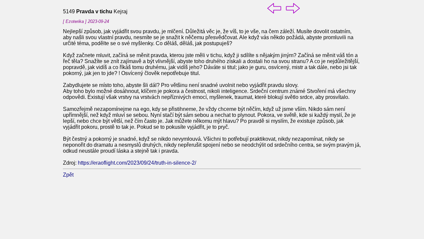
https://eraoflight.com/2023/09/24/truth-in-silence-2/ (137, 163)
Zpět (68, 175)
